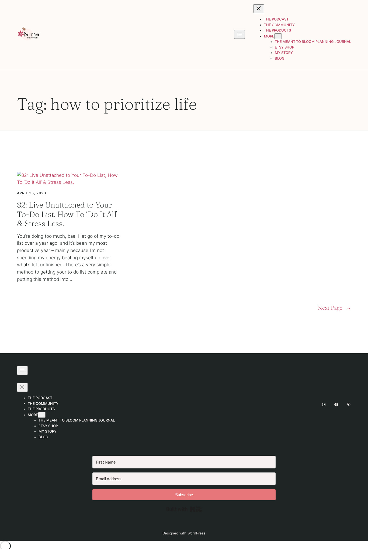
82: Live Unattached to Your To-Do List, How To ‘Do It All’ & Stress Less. (67, 214)
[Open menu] (239, 34)
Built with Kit (184, 509)
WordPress (197, 533)
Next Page (334, 307)
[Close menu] (258, 8)
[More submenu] (278, 36)
